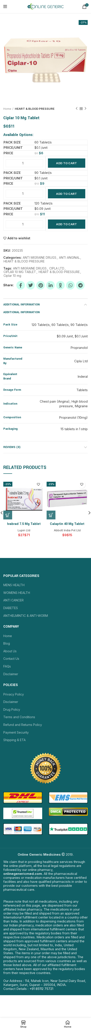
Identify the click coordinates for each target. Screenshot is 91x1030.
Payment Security (16, 732)
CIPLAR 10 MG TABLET (20, 272)
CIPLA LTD (56, 268)
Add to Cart (66, 163)
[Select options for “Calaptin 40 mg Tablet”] (51, 515)
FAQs (7, 666)
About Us (10, 651)
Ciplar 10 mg (12, 275)
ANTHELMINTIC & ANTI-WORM (25, 615)
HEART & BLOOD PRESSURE (35, 108)
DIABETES (10, 608)
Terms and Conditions (19, 717)
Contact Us (11, 658)
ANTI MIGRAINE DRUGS (39, 257)
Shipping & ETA (14, 740)
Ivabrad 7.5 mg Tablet (24, 524)
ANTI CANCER (13, 600)
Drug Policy (11, 709)
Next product (85, 108)
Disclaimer (10, 674)
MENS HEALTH (14, 585)
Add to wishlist (19, 238)
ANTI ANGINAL (69, 257)
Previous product (76, 108)
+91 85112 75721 (41, 989)
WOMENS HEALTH (16, 593)
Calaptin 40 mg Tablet (67, 524)
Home (7, 108)
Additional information (21, 305)
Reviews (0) (12, 447)
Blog (6, 643)
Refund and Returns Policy (22, 725)
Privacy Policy (13, 694)
